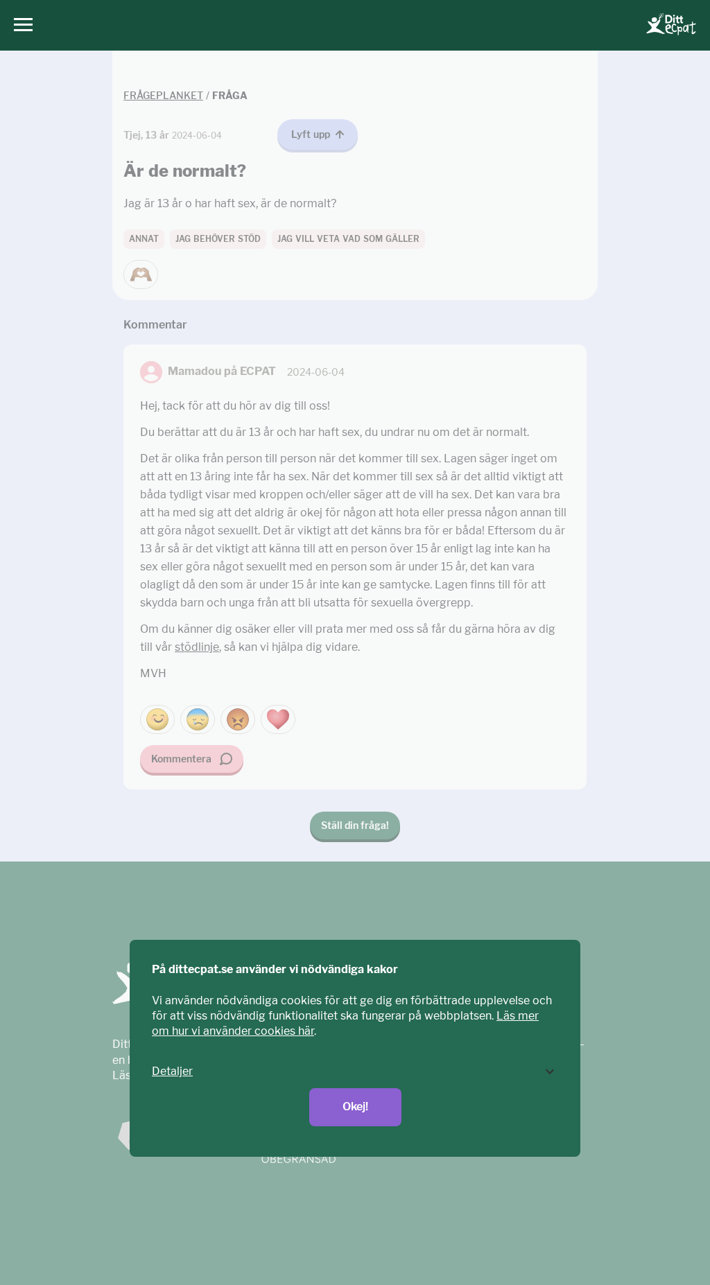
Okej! (355, 1106)
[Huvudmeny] (20, 25)
